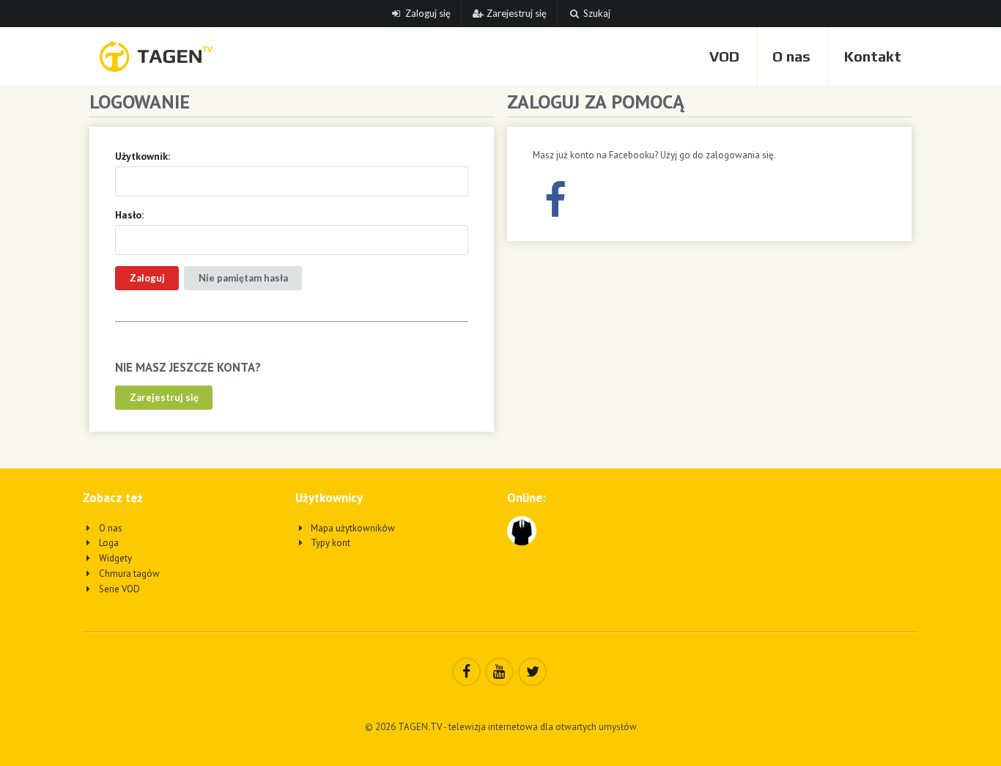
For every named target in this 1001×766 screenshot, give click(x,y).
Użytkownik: (142, 156)
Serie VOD (118, 589)
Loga (108, 543)
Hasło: (129, 214)
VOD (724, 56)
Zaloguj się (428, 13)
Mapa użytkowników (352, 528)
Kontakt (872, 56)
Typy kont (329, 543)
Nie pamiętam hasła (243, 278)
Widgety (114, 558)
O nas (791, 56)
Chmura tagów (128, 573)
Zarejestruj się (517, 13)
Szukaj (596, 13)
